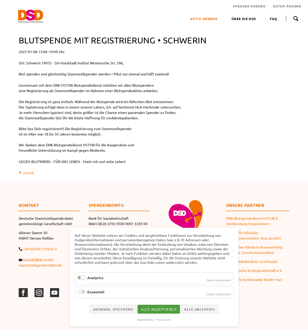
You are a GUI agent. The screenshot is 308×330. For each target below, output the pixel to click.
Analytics (95, 277)
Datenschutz (145, 319)
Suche (296, 19)
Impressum (163, 319)
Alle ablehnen (199, 309)
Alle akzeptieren (159, 309)
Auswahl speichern (113, 309)
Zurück (28, 172)
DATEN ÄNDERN (287, 6)
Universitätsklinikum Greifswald (251, 261)
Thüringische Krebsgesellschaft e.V (254, 270)
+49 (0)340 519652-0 (40, 248)
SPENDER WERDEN (249, 6)
